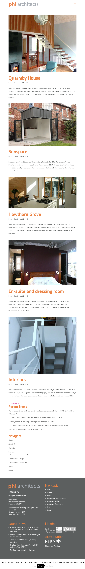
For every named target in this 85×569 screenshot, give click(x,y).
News (11, 466)
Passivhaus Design (17, 459)
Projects (12, 448)
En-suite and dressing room (36, 291)
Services (11, 452)
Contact (11, 470)
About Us (12, 444)
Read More (48, 566)
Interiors (17, 379)
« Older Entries (14, 403)
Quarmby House (24, 78)
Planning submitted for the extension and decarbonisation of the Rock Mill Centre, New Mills (25, 529)
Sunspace (18, 151)
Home (11, 440)
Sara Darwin (14, 83)
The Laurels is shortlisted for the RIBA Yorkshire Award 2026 (31, 425)
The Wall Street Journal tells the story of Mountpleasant (30, 418)
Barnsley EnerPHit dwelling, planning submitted (26, 422)
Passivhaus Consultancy (19, 462)
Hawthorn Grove (25, 214)
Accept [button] (40, 566)
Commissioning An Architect (20, 455)
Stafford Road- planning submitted (22, 429)
